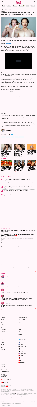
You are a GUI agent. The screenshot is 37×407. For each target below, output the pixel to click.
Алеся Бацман (22, 351)
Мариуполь (3, 349)
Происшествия (3, 329)
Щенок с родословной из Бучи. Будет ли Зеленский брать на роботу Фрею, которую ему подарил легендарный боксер (19, 168)
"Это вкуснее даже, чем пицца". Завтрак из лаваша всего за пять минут (17, 179)
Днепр (2, 347)
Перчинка (21, 5)
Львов (2, 340)
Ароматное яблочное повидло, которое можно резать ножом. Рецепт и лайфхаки (19, 182)
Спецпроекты (20, 334)
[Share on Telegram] (12, 134)
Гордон (2, 9)
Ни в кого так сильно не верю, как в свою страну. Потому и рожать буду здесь (14, 292)
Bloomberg (8, 43)
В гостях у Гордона (21, 319)
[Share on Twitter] (9, 134)
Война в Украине (4, 315)
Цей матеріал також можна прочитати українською (20, 15)
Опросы (19, 331)
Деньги (2, 319)
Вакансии (3, 366)
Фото (19, 327)
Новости (3, 5)
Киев (2, 339)
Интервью (9, 5)
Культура (2, 324)
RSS (20, 357)
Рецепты (27, 5)
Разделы (19, 313)
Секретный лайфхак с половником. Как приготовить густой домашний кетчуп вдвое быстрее (32, 168)
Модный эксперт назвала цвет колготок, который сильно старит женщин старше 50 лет (32, 152)
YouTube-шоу (20, 332)
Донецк (2, 344)
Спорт (2, 322)
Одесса (2, 342)
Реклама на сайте (4, 369)
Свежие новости (5, 228)
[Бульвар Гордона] (18, 2)
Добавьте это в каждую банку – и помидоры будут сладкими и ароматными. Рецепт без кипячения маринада (6, 168)
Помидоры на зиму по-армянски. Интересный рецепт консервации (16, 194)
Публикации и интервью (22, 317)
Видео (19, 329)
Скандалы (15, 5)
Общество (20, 172)
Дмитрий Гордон (23, 339)
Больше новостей (18, 271)
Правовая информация (5, 371)
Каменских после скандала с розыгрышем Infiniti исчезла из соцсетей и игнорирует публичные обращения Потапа (6, 153)
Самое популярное (6, 176)
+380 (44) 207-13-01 (7, 379)
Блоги (3, 273)
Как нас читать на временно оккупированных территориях (4, 375)
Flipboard (21, 355)
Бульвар (6, 9)
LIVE (19, 324)
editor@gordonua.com (7, 382)
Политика (3, 317)
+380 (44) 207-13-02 (7, 380)
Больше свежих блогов (18, 308)
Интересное (3, 332)
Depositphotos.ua (16, 393)
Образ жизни (3, 327)
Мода (32, 154)
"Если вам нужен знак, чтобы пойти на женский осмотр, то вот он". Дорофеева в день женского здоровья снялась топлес (19, 153)
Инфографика (3, 331)
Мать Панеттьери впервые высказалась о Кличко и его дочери (16, 190)
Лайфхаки (33, 5)
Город (2, 337)
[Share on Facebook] (7, 134)
